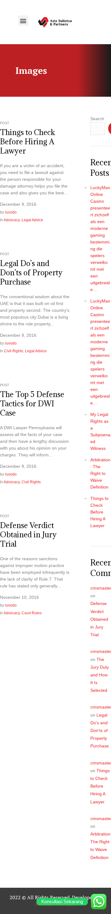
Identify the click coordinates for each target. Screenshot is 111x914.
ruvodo (11, 212)
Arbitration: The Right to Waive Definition (100, 473)
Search (97, 118)
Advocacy (12, 220)
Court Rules (32, 613)
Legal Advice (32, 220)
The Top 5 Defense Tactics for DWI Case (32, 403)
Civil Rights (13, 351)
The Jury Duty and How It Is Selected (99, 675)
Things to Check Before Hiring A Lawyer (27, 141)
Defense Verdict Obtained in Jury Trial (28, 534)
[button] (23, 20)
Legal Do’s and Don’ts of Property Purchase (31, 272)
